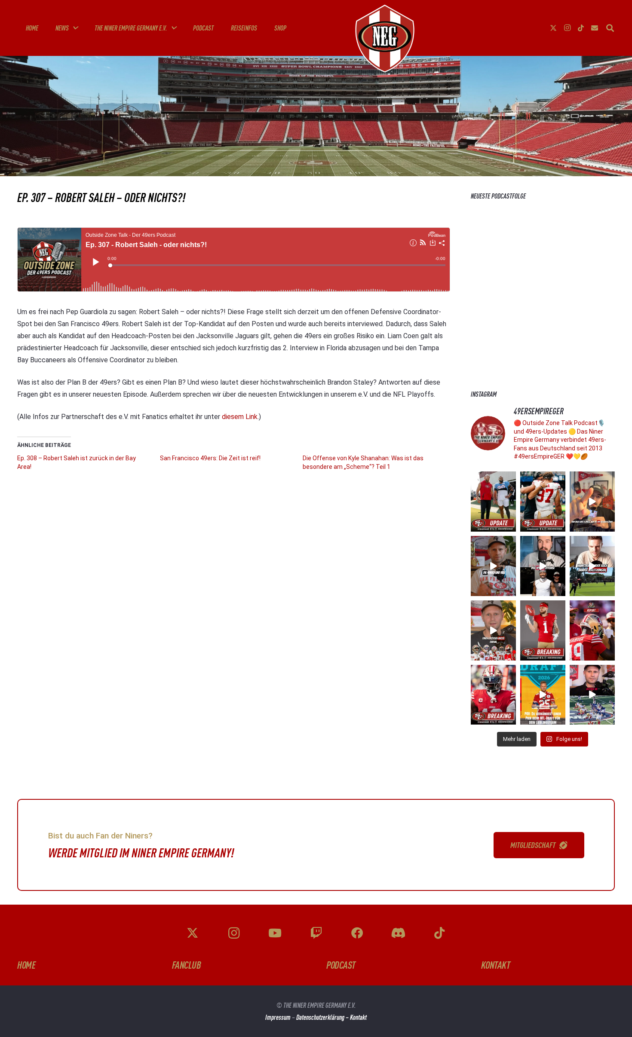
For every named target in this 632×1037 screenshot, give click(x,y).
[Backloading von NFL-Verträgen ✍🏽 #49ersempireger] (493, 566)
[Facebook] (357, 933)
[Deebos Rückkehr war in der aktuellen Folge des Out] (542, 566)
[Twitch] (316, 933)
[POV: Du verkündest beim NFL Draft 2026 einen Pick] (542, 695)
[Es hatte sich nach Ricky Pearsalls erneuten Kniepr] (493, 695)
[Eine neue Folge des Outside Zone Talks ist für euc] (592, 695)
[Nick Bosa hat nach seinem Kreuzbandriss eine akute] (542, 501)
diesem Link (240, 417)
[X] (553, 28)
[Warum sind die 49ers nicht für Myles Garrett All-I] (493, 630)
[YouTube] (274, 933)
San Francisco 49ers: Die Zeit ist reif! (210, 458)
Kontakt (358, 1017)
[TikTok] (581, 28)
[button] (74, 28)
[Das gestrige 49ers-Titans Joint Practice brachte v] (493, 501)
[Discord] (398, 933)
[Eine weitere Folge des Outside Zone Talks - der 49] (592, 566)
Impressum (278, 1017)
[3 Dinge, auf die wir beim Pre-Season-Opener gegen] (592, 501)
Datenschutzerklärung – (323, 1017)
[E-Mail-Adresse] (594, 28)
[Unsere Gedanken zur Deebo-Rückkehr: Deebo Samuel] (592, 630)
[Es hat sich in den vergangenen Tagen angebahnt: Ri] (542, 630)
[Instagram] (567, 28)
